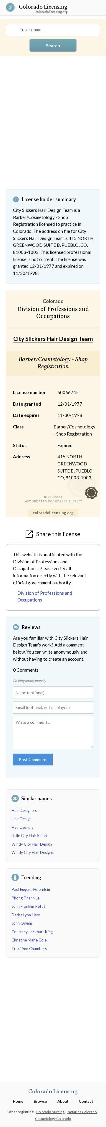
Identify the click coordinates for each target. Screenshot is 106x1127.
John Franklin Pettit (28, 906)
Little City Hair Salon (29, 835)
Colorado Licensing (43, 7)
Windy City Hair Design (31, 844)
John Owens (22, 923)
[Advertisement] (53, 127)
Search (53, 45)
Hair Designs (22, 827)
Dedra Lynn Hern (25, 914)
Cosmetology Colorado (53, 1118)
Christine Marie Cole (29, 940)
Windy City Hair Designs (32, 852)
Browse (40, 1101)
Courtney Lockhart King (32, 931)
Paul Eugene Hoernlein (30, 889)
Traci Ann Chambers (29, 948)
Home (18, 1101)
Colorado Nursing (50, 1112)
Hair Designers (24, 810)
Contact (86, 1101)
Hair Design (21, 818)
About (62, 1101)
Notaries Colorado (82, 1112)
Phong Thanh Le (25, 898)
